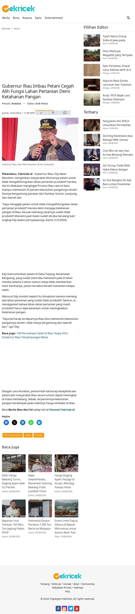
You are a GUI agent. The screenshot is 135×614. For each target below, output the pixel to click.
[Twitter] (70, 608)
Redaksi (17, 103)
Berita (6, 18)
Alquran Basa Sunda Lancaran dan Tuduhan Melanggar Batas (117, 83)
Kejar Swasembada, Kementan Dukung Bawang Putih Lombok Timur (40, 483)
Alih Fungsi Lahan (12, 435)
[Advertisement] (40, 55)
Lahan (28, 435)
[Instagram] (64, 608)
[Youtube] (76, 608)
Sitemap (78, 587)
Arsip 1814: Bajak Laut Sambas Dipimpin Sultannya (116, 97)
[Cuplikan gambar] (14, 463)
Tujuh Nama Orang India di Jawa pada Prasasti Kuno (114, 38)
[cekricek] (67, 576)
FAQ (67, 591)
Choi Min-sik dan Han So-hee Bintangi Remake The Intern (118, 153)
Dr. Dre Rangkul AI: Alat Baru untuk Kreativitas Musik (117, 182)
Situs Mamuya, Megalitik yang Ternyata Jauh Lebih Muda (118, 53)
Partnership (88, 584)
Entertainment (54, 18)
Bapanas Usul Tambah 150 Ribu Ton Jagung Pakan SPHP (13, 526)
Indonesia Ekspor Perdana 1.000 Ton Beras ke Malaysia (39, 524)
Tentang (44, 584)
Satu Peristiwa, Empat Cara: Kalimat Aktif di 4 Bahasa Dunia (117, 68)
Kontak (67, 584)
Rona (16, 18)
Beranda (6, 28)
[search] (128, 18)
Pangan (38, 435)
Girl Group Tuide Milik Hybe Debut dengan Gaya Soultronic (116, 167)
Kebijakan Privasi (61, 587)
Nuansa (27, 18)
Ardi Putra (41, 103)
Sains (38, 18)
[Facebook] (58, 608)
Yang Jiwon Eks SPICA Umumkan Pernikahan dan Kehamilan (117, 123)
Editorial (56, 584)
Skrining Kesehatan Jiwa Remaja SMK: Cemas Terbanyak (118, 138)
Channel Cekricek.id (62, 409)
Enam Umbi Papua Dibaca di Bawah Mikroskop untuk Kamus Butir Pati (66, 526)
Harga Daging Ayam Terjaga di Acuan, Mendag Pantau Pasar (64, 481)
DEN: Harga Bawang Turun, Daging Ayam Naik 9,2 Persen (13, 481)
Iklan (76, 584)
